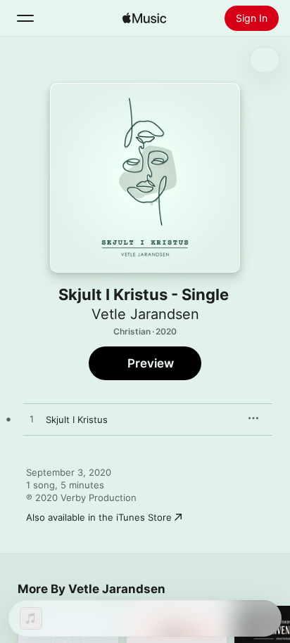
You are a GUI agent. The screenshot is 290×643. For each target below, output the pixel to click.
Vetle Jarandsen (145, 314)
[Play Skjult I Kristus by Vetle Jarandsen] (32, 419)
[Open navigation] (25, 18)
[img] (144, 18)
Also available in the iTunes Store (99, 517)
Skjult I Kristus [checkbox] (77, 419)
